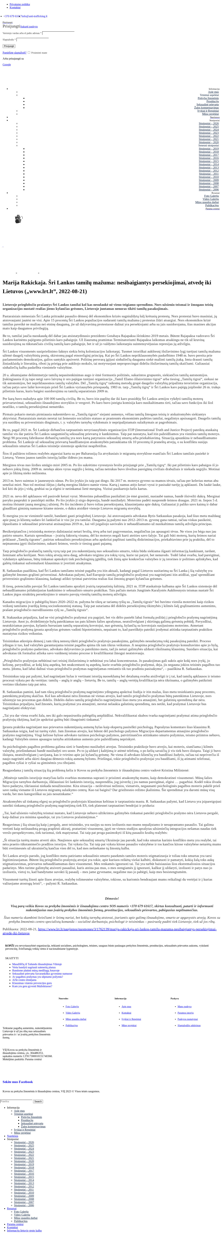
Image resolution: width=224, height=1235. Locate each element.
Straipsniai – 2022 (209, 135)
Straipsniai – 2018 (209, 151)
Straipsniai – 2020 (209, 142)
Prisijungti (9, 46)
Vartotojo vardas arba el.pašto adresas (22, 33)
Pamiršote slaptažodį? (14, 52)
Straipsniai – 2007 (209, 186)
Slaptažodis (9, 39)
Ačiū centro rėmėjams (24, 979)
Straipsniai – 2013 (209, 167)
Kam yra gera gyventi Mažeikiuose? (32, 986)
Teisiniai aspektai (23, 1113)
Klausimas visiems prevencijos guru (32, 983)
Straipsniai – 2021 (209, 139)
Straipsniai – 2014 (209, 164)
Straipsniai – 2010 (209, 176)
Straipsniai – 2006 (209, 189)
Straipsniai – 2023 (209, 132)
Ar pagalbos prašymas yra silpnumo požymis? (37, 976)
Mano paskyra (184, 1006)
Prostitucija (212, 101)
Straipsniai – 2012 (209, 170)
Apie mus (213, 91)
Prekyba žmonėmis (208, 98)
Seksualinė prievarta (208, 104)
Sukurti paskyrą (29, 26)
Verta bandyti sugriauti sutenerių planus (34, 967)
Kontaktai (126, 1013)
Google (7, 64)
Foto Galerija (211, 195)
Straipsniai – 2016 (209, 158)
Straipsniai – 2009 (209, 180)
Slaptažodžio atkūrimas (189, 1025)
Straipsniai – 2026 (209, 123)
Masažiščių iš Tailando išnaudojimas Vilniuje (37, 964)
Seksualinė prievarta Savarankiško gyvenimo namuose (42, 973)
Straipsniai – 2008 (209, 183)
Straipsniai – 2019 (209, 148)
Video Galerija (211, 199)
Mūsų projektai (210, 113)
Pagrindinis (9, 272)
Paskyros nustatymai (188, 1019)
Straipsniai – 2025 (209, 126)
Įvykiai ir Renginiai (208, 110)
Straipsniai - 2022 (27, 272)
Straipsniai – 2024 (209, 129)
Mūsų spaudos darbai (207, 202)
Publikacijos (212, 205)
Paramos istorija (186, 1013)
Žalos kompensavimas (206, 107)
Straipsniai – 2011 (209, 173)
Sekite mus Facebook (18, 1082)
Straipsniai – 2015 (209, 161)
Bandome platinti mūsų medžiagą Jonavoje (35, 970)
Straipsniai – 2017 (209, 154)
